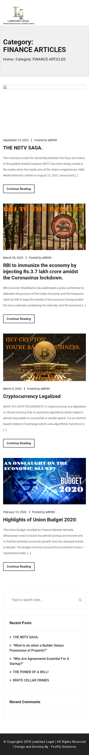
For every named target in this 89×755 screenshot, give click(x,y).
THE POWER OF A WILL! (30, 672)
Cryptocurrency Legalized (32, 396)
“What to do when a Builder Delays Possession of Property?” (37, 647)
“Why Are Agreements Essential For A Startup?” (39, 661)
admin (52, 140)
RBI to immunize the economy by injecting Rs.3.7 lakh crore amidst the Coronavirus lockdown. (40, 271)
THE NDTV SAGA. (23, 148)
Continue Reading (19, 189)
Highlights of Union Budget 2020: (40, 520)
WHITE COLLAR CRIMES (31, 680)
